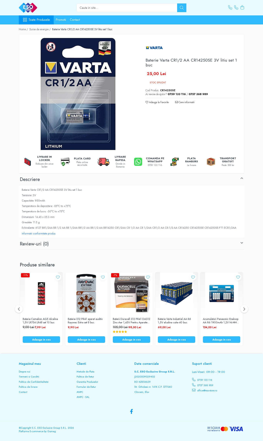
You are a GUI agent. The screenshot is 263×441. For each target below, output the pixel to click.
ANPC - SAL (83, 397)
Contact (75, 20)
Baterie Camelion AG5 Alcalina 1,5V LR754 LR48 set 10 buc (40, 320)
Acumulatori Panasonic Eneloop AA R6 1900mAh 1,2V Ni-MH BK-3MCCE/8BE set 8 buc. (220, 320)
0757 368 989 (204, 385)
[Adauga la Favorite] (57, 277)
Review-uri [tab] (34, 243)
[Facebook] (131, 411)
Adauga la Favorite (158, 102)
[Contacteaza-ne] (230, 7)
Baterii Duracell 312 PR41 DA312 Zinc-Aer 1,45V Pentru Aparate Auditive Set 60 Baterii (131, 320)
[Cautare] (181, 7)
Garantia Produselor (87, 382)
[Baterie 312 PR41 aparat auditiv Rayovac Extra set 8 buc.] (86, 293)
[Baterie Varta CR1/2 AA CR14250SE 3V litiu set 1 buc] (79, 94)
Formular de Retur (86, 387)
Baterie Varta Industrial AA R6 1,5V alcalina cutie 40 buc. (174, 320)
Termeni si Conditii (29, 376)
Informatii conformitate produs (38, 233)
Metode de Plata (85, 371)
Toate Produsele (39, 20)
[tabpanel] (79, 94)
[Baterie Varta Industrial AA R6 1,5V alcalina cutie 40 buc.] (176, 293)
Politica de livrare (28, 387)
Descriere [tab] (30, 179)
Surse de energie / (40, 29)
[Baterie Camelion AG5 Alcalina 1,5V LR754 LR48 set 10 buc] (41, 293)
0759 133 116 (204, 380)
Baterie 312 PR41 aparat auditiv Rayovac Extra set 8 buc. (85, 320)
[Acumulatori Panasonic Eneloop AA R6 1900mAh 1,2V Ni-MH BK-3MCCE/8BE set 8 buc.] (221, 293)
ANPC (80, 392)
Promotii (61, 20)
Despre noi (24, 371)
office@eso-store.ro (206, 390)
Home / (24, 29)
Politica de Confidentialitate (33, 382)
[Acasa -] (38, 8)
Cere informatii (186, 102)
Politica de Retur (85, 376)
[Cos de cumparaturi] (242, 7)
